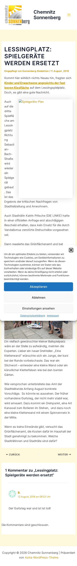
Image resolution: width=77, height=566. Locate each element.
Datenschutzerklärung (32, 315)
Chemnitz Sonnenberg (47, 14)
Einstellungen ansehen (38, 308)
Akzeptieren (38, 287)
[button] (71, 250)
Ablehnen (38, 297)
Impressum (53, 315)
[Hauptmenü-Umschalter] (69, 15)
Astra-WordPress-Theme (41, 557)
